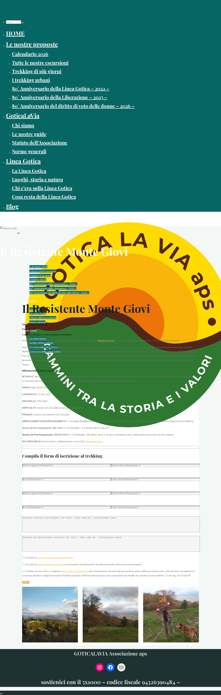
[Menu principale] (18, 233)
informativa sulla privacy (75, 571)
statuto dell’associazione (50, 564)
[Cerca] (23, 22)
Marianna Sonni (106, 340)
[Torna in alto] (1, 693)
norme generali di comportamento (55, 557)
